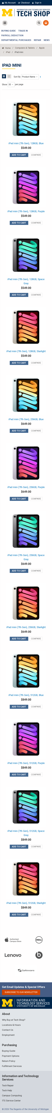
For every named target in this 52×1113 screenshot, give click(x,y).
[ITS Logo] (26, 1002)
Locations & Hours (11, 1025)
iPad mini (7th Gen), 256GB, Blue (26, 419)
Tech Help (7, 1090)
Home (8, 48)
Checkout (25, 2)
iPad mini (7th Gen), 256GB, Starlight (26, 627)
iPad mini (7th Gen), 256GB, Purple (26, 487)
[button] (36, 155)
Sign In (38, 2)
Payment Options (10, 1056)
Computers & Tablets (25, 48)
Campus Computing (12, 1095)
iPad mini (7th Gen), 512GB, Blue (26, 695)
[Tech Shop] (26, 12)
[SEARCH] (39, 23)
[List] (9, 76)
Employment (8, 1035)
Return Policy (8, 1061)
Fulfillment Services (12, 1066)
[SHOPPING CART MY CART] (46, 23)
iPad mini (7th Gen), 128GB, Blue (26, 143)
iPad (8, 52)
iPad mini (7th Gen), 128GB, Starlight (26, 351)
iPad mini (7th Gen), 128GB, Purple (26, 211)
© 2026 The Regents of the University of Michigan (25, 1109)
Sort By (17, 77)
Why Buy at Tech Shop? (13, 1020)
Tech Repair (8, 1085)
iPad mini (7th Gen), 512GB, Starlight (26, 903)
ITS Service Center (11, 1100)
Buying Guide (8, 1051)
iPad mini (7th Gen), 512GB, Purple (26, 763)
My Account (10, 2)
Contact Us (7, 1030)
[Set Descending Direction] (40, 77)
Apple (42, 48)
